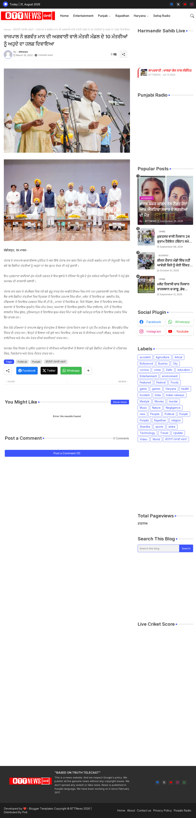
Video (143, 439)
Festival (161, 382)
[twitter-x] (178, 4)
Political (22, 361)
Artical (178, 357)
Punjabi (144, 420)
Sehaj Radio (161, 16)
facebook (153, 322)
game (143, 388)
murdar (173, 401)
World (156, 439)
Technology (147, 433)
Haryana (140, 16)
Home (64, 16)
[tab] (64, 16)
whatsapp (182, 322)
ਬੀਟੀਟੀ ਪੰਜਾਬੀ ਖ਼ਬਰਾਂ (23, 29)
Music (143, 407)
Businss (163, 363)
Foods (175, 382)
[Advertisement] (167, 477)
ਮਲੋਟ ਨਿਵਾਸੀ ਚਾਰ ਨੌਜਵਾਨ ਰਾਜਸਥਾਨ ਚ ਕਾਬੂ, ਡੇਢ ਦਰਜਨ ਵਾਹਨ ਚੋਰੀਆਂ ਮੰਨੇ (173, 287)
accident (145, 357)
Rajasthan (122, 16)
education (183, 369)
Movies (159, 401)
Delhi (169, 369)
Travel (164, 433)
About (131, 810)
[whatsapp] (184, 782)
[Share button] (88, 370)
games (156, 388)
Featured (145, 382)
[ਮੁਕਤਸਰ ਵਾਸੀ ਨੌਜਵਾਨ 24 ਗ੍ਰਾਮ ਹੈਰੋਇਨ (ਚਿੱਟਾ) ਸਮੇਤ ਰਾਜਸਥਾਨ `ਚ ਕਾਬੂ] (146, 236)
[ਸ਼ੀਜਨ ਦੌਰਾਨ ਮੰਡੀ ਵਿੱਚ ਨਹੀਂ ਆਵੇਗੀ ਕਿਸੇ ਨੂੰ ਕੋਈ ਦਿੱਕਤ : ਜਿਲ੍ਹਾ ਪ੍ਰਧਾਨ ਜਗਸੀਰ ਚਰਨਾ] (146, 260)
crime (157, 369)
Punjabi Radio (182, 810)
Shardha (145, 426)
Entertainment (83, 16)
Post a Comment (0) (66, 453)
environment (170, 376)
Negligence (173, 407)
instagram (153, 331)
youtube (182, 331)
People (154, 414)
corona (144, 369)
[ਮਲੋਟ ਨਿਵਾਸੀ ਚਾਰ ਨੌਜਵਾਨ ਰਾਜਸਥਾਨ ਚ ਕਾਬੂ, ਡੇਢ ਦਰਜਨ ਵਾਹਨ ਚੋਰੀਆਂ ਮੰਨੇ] (146, 284)
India (158, 395)
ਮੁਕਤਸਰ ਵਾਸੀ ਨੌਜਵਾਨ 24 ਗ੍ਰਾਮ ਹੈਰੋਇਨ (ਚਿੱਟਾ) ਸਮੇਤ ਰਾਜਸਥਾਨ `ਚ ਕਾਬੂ (174, 239)
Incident (145, 395)
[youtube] (185, 4)
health (185, 388)
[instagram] (191, 4)
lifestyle (144, 401)
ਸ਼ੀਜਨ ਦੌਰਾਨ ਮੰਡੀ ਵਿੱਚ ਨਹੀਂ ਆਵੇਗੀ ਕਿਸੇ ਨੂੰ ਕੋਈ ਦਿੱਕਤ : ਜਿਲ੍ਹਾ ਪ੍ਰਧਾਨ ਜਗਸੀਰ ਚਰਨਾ (174, 263)
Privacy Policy (162, 810)
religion (176, 420)
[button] (192, 16)
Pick (25, 812)
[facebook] (171, 4)
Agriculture (162, 357)
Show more (120, 402)
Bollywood (146, 363)
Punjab (103, 16)
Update (178, 433)
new (142, 414)
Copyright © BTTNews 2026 (72, 808)
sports (159, 426)
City (175, 363)
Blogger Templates (41, 808)
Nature (156, 407)
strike (171, 426)
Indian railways (175, 395)
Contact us (144, 810)
